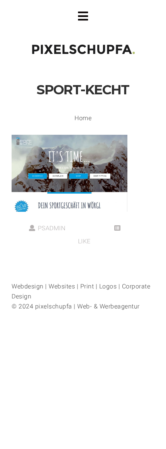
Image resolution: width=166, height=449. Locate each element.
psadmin (52, 228)
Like (83, 241)
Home (83, 118)
